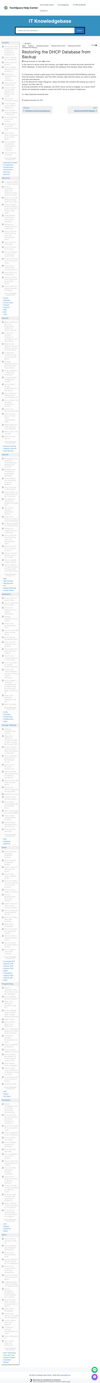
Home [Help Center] (47, 5)
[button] (10, 42)
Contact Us (44, 11)
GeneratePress (65, 1375)
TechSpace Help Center (23, 7)
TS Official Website (79, 5)
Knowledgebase (63, 5)
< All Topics (27, 43)
